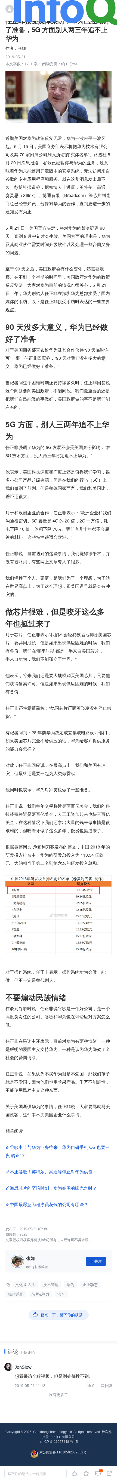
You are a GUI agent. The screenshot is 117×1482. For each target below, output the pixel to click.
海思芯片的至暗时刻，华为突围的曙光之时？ (53, 1188)
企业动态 (90, 1285)
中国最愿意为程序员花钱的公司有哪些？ (49, 1204)
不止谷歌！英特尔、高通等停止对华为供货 (51, 1172)
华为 (70, 1285)
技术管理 (51, 1285)
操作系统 (15, 1294)
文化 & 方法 (25, 1285)
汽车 (61, 1294)
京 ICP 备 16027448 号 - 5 (58, 1442)
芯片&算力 (40, 1294)
